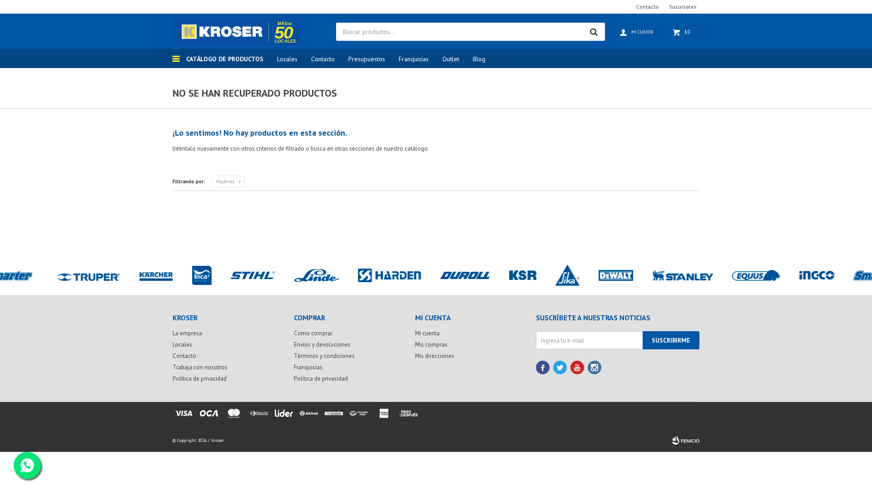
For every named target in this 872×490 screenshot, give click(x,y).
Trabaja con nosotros (200, 367)
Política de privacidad (200, 378)
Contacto (323, 59)
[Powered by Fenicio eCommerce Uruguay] (685, 440)
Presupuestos (366, 59)
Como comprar (313, 333)
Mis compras (431, 344)
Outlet (450, 59)
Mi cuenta (427, 333)
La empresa (187, 333)
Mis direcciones (434, 356)
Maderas (225, 181)
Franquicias (414, 59)
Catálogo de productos (224, 59)
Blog (479, 59)
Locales (287, 59)
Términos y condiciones (324, 356)
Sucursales (683, 6)
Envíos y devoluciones (322, 344)
